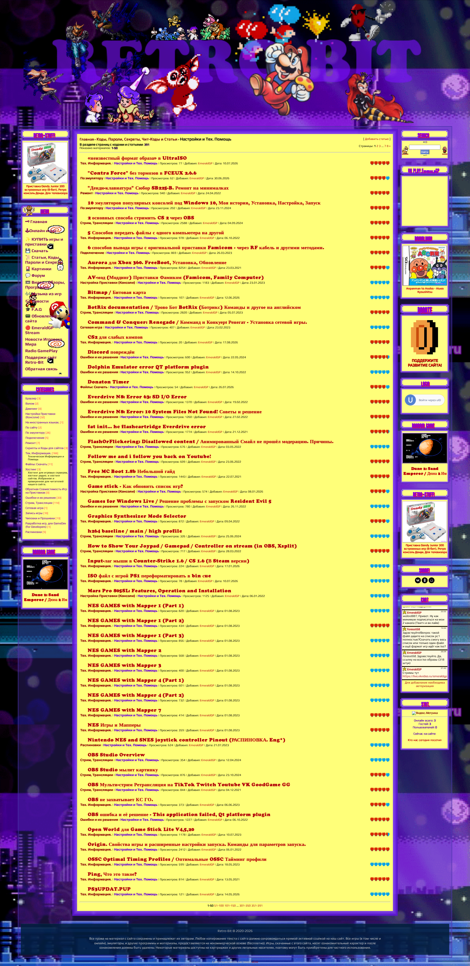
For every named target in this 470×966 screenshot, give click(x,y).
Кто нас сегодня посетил (425, 740)
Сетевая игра (34, 508)
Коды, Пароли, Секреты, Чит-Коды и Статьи (136, 139)
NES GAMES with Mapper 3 (124, 665)
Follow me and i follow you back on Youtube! (149, 456)
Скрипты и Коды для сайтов (44, 448)
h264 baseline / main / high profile (135, 531)
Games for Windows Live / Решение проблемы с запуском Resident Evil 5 (179, 501)
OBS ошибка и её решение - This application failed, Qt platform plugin (179, 814)
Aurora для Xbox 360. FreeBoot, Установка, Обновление (157, 262)
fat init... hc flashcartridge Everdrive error (147, 426)
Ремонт (30, 443)
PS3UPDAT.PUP (109, 889)
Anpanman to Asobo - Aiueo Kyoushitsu (425, 290)
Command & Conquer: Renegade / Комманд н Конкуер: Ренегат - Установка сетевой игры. (197, 322)
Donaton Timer (108, 382)
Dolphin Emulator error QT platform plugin (148, 367)
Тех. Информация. (38, 453)
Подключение (34, 437)
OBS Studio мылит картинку (123, 770)
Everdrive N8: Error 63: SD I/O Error (137, 397)
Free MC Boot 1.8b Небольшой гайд (131, 471)
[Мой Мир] (432, 580)
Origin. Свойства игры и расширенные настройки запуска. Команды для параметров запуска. (197, 844)
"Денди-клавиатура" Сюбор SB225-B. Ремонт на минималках (158, 188)
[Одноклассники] (425, 580)
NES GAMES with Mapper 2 (124, 650)
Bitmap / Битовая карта (117, 292)
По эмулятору (35, 432)
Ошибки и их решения (40, 497)
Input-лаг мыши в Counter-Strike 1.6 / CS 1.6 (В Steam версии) (168, 561)
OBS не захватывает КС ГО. (120, 799)
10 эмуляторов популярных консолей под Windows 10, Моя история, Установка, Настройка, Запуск (204, 203)
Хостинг (30, 469)
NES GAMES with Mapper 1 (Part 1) (136, 605)
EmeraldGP (205, 163)
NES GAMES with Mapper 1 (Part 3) (136, 635)
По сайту (31, 427)
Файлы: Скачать (36, 464)
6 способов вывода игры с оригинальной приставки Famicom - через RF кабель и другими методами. (206, 247)
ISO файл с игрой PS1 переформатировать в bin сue (149, 576)
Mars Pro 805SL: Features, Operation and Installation (159, 591)
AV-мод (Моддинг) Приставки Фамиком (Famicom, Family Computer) (176, 277)
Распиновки (33, 532)
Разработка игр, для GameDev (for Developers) (45, 525)
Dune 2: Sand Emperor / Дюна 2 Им (45, 597)
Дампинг (31, 408)
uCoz (255, 962)
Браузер (30, 398)
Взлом (29, 403)
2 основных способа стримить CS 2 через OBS (141, 218)
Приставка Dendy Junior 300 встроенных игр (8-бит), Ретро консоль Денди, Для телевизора (45, 189)
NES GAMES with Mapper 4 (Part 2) (136, 695)
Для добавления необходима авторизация (425, 684)
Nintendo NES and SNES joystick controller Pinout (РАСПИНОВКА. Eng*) (186, 740)
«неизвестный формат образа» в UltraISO (137, 158)
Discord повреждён (111, 352)
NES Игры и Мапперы (114, 725)
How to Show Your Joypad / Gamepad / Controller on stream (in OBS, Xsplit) (192, 546)
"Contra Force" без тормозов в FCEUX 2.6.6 (142, 173)
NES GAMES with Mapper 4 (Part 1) (136, 680)
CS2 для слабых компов (115, 337)
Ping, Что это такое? (112, 874)
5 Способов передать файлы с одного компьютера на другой (156, 233)
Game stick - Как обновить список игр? (135, 486)
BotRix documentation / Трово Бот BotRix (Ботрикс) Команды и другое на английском (194, 307)
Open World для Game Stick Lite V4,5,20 (141, 829)
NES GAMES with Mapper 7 (124, 710)
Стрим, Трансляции (38, 503)
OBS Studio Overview (116, 755)
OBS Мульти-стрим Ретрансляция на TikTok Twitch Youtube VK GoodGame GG (189, 784)
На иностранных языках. (42, 422)
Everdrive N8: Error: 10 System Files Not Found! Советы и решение (175, 412)
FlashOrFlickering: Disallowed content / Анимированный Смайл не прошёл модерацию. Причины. (210, 441)
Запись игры (34, 513)
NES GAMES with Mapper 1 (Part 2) (136, 620)
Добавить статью (377, 139)
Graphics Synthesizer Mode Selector (137, 516)
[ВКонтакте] (418, 580)
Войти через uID (430, 400)
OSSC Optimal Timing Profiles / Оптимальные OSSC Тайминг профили (177, 859)
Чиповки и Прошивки (40, 518)
